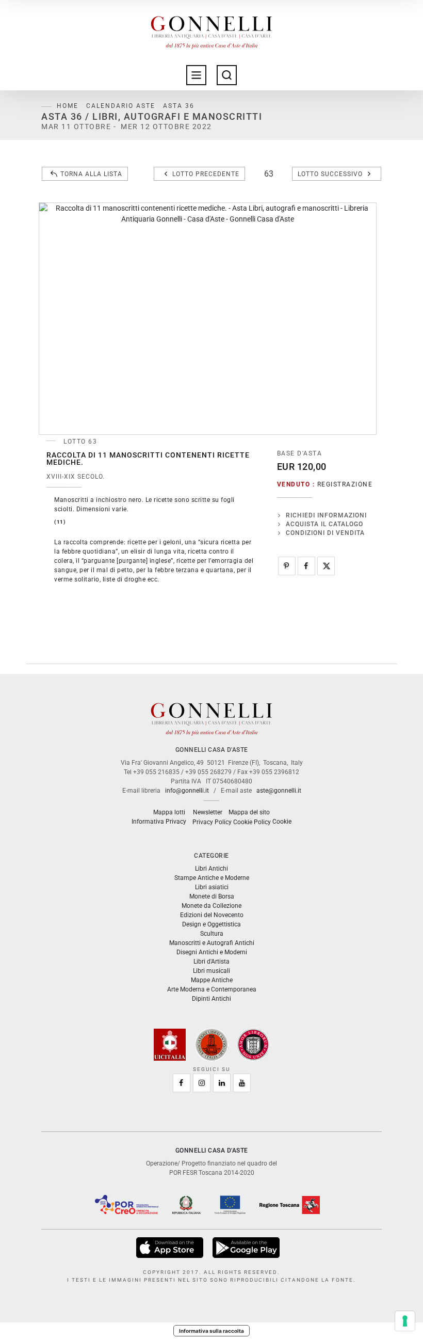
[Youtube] (242, 1083)
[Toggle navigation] (196, 75)
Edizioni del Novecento (211, 915)
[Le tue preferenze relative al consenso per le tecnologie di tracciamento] (405, 1321)
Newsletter (207, 812)
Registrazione (345, 484)
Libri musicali (211, 970)
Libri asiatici (212, 887)
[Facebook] (306, 566)
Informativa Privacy (159, 821)
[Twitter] (326, 566)
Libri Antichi (211, 868)
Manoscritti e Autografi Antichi (211, 943)
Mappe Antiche (212, 980)
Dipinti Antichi (211, 998)
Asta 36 (178, 105)
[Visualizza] (170, 1247)
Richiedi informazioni (326, 515)
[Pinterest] (287, 566)
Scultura (211, 933)
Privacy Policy (212, 822)
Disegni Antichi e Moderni (211, 952)
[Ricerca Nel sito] (227, 75)
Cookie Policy (252, 822)
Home (67, 105)
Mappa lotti (169, 812)
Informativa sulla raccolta (211, 1331)
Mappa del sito (249, 812)
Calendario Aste (120, 105)
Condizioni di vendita (325, 533)
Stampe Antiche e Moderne (211, 877)
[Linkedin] (222, 1083)
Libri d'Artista (211, 961)
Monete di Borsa (211, 896)
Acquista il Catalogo (324, 524)
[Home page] (211, 30)
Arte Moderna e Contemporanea (211, 989)
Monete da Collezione (211, 905)
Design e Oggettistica (211, 924)
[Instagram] (201, 1083)
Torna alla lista (91, 174)
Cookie (281, 821)
